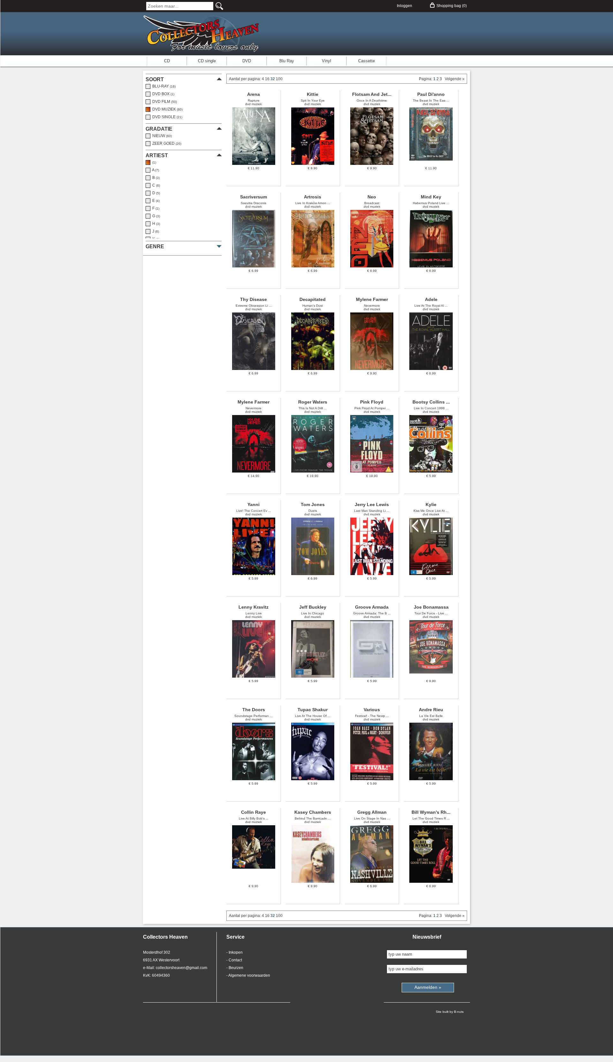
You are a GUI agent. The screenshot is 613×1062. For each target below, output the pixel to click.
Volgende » (454, 79)
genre (155, 246)
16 (267, 79)
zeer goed (165, 143)
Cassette (366, 60)
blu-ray (163, 86)
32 (273, 79)
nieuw (161, 136)
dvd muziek (166, 109)
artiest (157, 155)
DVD (246, 60)
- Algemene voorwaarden (248, 975)
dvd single (166, 117)
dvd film (163, 101)
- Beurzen (234, 968)
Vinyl (326, 60)
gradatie (159, 129)
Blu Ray (286, 60)
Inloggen (404, 6)
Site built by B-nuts (450, 1011)
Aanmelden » (427, 987)
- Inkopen (234, 952)
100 (279, 79)
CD (167, 60)
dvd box (162, 94)
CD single (207, 60)
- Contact (234, 960)
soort (155, 79)
